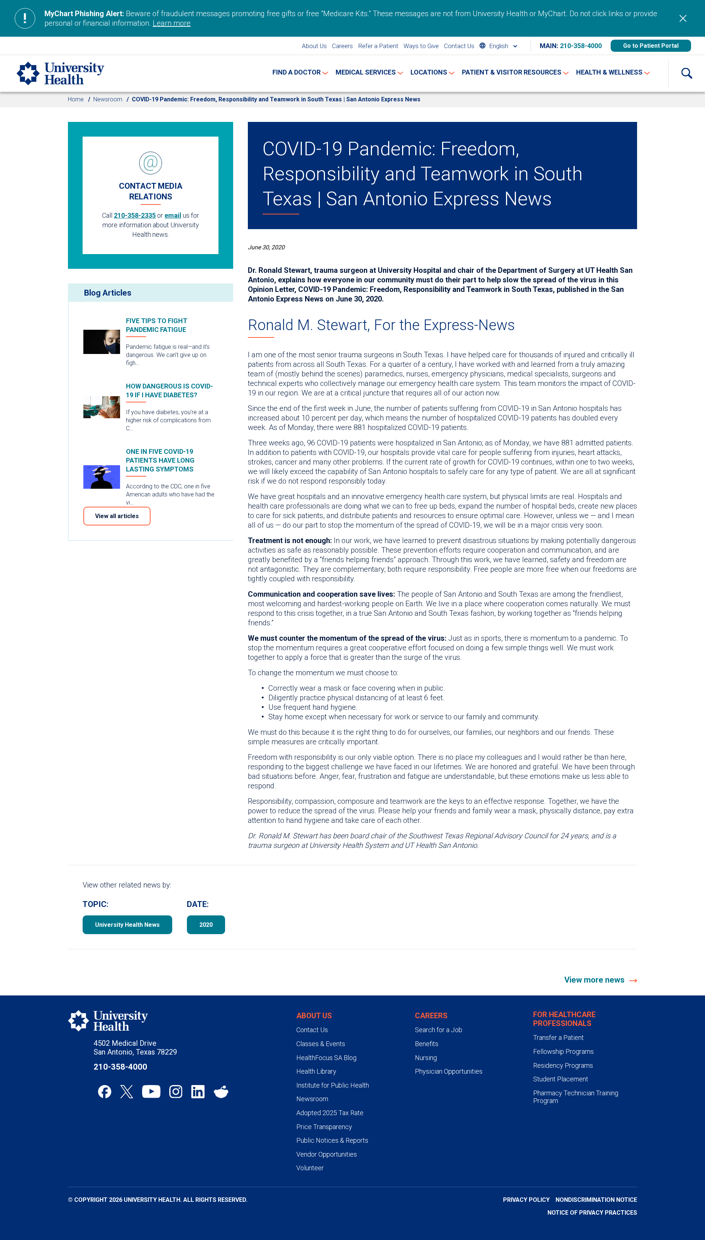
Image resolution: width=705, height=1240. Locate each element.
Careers (342, 46)
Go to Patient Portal (651, 45)
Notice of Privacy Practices (592, 1212)
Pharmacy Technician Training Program (575, 1097)
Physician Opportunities (448, 1071)
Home (76, 99)
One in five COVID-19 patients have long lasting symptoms (160, 460)
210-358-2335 (135, 215)
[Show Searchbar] (686, 73)
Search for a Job (438, 1030)
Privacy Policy (526, 1199)
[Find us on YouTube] (151, 1092)
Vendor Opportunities (326, 1154)
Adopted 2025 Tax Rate (330, 1113)
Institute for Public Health (332, 1085)
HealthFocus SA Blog (326, 1058)
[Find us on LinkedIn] (198, 1092)
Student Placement (560, 1079)
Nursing (426, 1058)
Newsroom (107, 99)
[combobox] (498, 46)
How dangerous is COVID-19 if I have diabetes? (169, 390)
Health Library (316, 1071)
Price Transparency (324, 1127)
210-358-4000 (581, 46)
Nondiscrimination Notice (596, 1199)
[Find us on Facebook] (105, 1092)
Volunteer (310, 1168)
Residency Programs (563, 1065)
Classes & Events (320, 1044)
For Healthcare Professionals (564, 1019)
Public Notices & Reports (332, 1140)
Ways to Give (421, 46)
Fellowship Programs (563, 1051)
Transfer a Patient (558, 1037)
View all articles (117, 516)
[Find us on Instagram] (176, 1092)
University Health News (127, 924)
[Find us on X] (127, 1092)
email (172, 215)
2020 (206, 924)
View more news (595, 979)
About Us (314, 46)
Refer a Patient (378, 46)
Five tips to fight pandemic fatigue (156, 325)
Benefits (426, 1044)
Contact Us (459, 46)
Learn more (172, 23)
